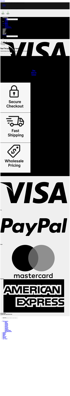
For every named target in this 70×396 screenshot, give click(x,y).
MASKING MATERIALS (8, 26)
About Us (4, 4)
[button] (3, 25)
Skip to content (2, 0)
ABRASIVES (6, 24)
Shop (33, 70)
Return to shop (5, 34)
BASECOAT (6, 22)
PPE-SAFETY (6, 23)
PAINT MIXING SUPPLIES (8, 27)
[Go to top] (0, 315)
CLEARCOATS (7, 25)
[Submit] (3, 21)
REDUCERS (6, 19)
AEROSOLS (4, 334)
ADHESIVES (6, 20)
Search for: (4, 19)
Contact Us (4, 5)
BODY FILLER (4, 33)
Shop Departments (5, 17)
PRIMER (6, 18)
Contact (34, 74)
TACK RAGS (6, 21)
